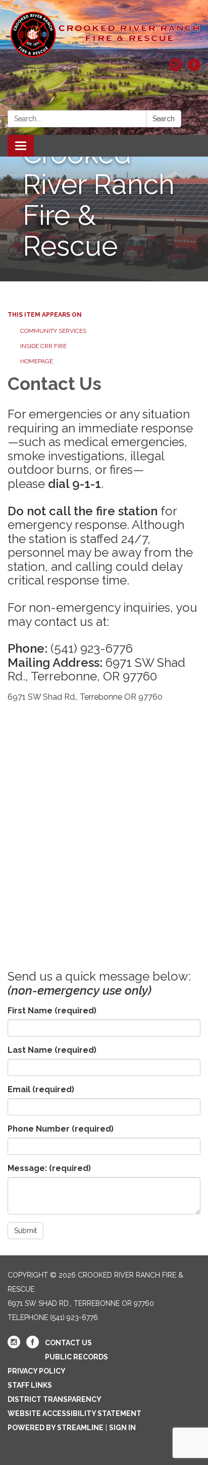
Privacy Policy (37, 1371)
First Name (52, 1010)
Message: (49, 1168)
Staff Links (30, 1385)
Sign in (122, 1428)
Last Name (52, 1050)
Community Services (53, 330)
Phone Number (61, 1129)
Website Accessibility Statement (74, 1413)
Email (41, 1089)
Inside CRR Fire (43, 346)
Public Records (76, 1357)
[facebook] (194, 68)
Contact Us (68, 1343)
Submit (25, 1231)
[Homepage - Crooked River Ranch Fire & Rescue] (104, 34)
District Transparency (54, 1399)
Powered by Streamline (55, 1428)
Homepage (36, 361)
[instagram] (175, 68)
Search (163, 119)
